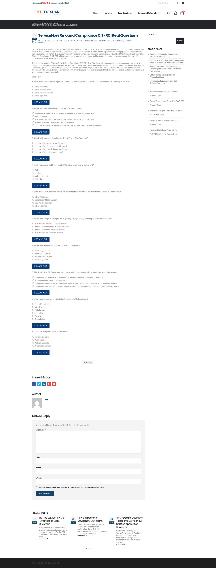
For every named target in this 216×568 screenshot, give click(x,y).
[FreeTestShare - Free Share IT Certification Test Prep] (47, 13)
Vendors (108, 13)
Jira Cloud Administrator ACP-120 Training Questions (163, 82)
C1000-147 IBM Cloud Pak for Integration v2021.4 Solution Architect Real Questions (167, 61)
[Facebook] (178, 3)
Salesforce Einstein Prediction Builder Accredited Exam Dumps (165, 55)
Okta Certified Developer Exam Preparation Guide (162, 76)
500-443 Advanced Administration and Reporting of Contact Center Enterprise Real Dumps (165, 68)
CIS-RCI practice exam (72, 41)
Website (39, 478)
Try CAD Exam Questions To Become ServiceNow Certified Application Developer (129, 522)
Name (39, 457)
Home (96, 13)
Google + (49, 384)
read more (43, 539)
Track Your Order (163, 3)
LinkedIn (44, 384)
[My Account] (175, 13)
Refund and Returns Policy (149, 13)
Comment (41, 430)
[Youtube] (183, 3)
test (39, 41)
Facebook (34, 384)
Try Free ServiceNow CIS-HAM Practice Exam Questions (52, 521)
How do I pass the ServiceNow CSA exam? (90, 519)
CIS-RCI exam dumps (53, 41)
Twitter (39, 384)
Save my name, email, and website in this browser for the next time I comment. (71, 487)
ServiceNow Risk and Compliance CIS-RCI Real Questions (107, 41)
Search (152, 34)
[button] (87, 549)
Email (54, 384)
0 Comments (40, 42)
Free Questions (125, 13)
